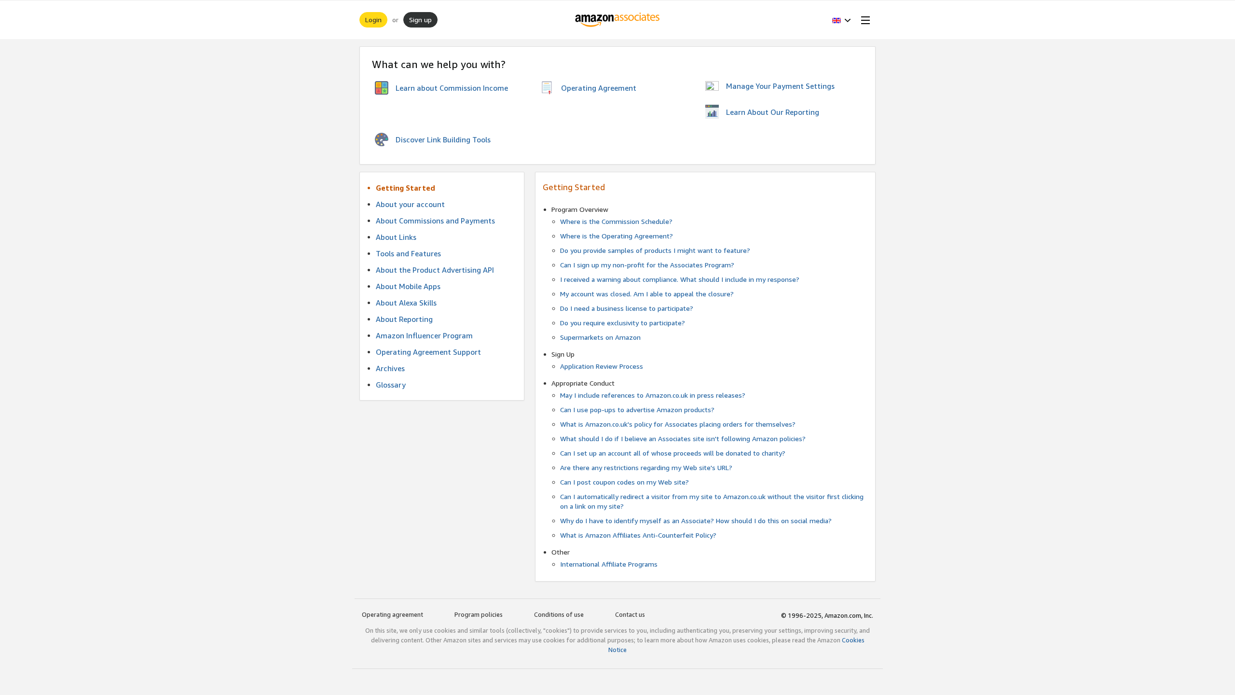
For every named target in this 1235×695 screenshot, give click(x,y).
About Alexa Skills (406, 302)
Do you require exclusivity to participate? (622, 323)
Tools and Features (408, 253)
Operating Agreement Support (428, 352)
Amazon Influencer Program (424, 335)
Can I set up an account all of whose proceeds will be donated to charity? (672, 453)
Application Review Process (601, 366)
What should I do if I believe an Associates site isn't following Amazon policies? (683, 438)
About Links (396, 237)
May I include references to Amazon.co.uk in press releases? (652, 395)
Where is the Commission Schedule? (616, 221)
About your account (410, 204)
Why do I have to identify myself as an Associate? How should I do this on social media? (696, 520)
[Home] (618, 20)
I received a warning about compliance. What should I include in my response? (679, 279)
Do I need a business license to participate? (626, 308)
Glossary (391, 384)
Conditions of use (559, 614)
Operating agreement (392, 614)
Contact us (630, 614)
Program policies (478, 614)
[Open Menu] (863, 20)
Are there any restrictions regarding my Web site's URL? (646, 467)
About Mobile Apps (408, 286)
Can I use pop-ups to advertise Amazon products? (637, 409)
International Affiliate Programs (609, 564)
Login (373, 19)
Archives (390, 368)
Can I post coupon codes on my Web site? (624, 482)
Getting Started (405, 187)
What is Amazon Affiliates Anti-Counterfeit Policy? (638, 535)
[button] (841, 20)
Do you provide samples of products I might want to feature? (655, 250)
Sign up (420, 19)
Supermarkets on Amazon (600, 337)
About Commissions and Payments (435, 220)
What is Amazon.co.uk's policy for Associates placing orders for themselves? (678, 424)
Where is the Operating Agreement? (616, 236)
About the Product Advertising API (435, 269)
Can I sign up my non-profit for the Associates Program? (647, 265)
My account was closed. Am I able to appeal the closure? (647, 294)
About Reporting (404, 319)
